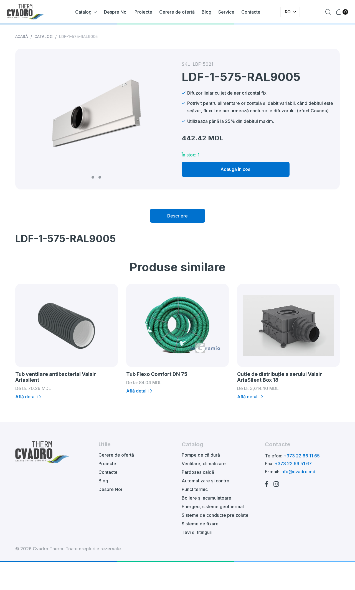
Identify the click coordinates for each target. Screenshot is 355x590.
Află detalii (26, 396)
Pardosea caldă (198, 472)
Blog (206, 12)
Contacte (250, 12)
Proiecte (143, 12)
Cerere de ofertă (177, 12)
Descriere (177, 216)
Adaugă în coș (235, 169)
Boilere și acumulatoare (206, 498)
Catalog (83, 12)
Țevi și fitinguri (197, 532)
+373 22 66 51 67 (293, 463)
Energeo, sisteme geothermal (213, 506)
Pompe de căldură (201, 455)
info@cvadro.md (297, 471)
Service (226, 12)
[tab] (177, 216)
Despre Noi (116, 12)
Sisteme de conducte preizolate (215, 515)
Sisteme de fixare (200, 523)
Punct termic (195, 489)
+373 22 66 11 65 (301, 456)
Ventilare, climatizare (204, 463)
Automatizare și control (206, 480)
